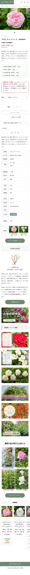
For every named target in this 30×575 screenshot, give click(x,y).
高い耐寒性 (4, 128)
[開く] (27, 2)
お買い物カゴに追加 (15, 112)
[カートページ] (24, 2)
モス (5, 36)
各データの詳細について (15, 240)
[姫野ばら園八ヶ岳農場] (6, 2)
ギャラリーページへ (15, 495)
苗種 (2, 97)
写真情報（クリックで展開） (11, 327)
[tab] (14, 32)
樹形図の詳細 (15, 302)
